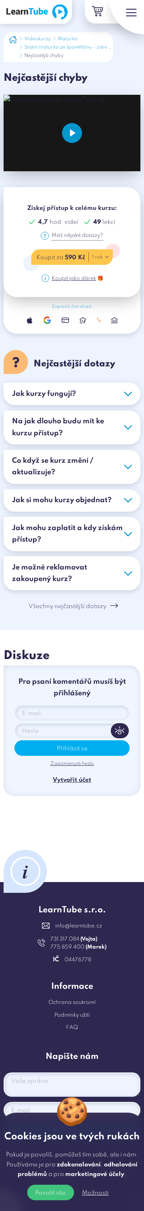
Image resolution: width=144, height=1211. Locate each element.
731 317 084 (73, 939)
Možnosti (95, 1193)
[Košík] (96, 11)
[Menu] (127, 17)
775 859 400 (78, 947)
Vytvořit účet (72, 780)
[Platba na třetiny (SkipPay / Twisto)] (99, 320)
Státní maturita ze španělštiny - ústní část (71, 47)
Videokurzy (37, 39)
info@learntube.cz (78, 926)
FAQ (72, 1027)
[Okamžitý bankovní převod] (83, 320)
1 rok (97, 257)
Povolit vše (50, 1193)
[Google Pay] (47, 320)
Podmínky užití (72, 1015)
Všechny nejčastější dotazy (67, 606)
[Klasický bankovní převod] (114, 320)
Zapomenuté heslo (72, 763)
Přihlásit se (72, 748)
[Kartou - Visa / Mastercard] (65, 320)
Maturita (68, 39)
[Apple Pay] (29, 320)
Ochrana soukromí (72, 1002)
